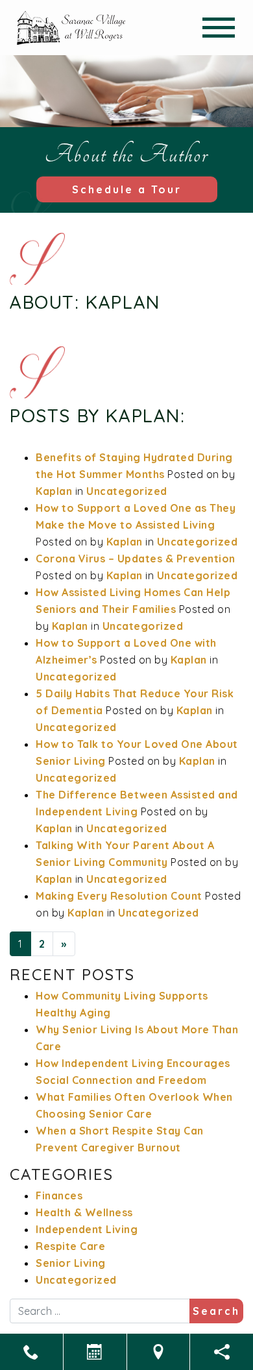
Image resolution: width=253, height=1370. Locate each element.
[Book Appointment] (95, 1352)
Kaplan (54, 491)
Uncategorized (126, 491)
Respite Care (70, 1246)
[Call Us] (31, 1352)
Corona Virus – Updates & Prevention (135, 558)
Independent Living (87, 1229)
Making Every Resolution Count (119, 895)
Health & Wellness (84, 1212)
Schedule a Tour (127, 189)
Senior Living (71, 1262)
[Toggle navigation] (219, 27)
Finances (59, 1195)
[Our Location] (158, 1352)
